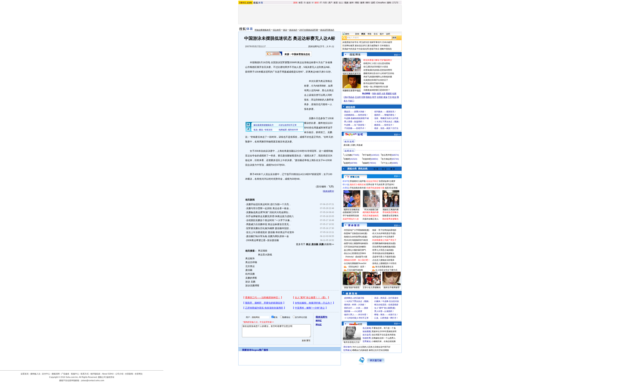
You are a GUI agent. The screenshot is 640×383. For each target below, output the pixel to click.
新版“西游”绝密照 (352, 287)
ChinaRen (381, 2)
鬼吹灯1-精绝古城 (358, 184)
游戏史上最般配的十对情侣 (384, 263)
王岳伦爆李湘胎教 (355, 270)
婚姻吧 (366, 163)
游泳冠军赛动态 (327, 30)
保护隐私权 (95, 374)
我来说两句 (314, 46)
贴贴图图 (367, 331)
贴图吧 (347, 163)
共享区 (346, 188)
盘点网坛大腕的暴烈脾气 (355, 250)
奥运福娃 (262, 250)
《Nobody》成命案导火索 (355, 257)
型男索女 (367, 341)
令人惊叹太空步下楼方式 (386, 270)
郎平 (374, 97)
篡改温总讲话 (361, 45)
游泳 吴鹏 (250, 281)
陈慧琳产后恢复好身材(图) (355, 233)
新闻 (295, 2)
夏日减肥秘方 (373, 45)
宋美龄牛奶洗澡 (349, 49)
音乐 (376, 34)
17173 (395, 2)
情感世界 (367, 338)
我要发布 (247, 350)
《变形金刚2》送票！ (356, 267)
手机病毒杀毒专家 (358, 188)
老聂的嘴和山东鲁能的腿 (381, 77)
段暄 (366, 63)
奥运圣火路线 (265, 254)
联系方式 (85, 374)
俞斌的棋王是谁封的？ (380, 90)
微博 (362, 2)
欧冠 (394, 97)
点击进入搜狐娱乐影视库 (383, 260)
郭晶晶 (351, 97)
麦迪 (385, 97)
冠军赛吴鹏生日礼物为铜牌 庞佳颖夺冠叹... (268, 228)
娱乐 (309, 2)
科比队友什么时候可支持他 (382, 73)
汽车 (325, 2)
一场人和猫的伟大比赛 (378, 87)
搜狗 (389, 2)
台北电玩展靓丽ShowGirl (355, 263)
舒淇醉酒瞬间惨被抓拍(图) (384, 243)
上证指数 (348, 155)
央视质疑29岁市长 (350, 42)
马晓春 (367, 90)
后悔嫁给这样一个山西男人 (384, 338)
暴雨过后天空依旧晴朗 (379, 350)
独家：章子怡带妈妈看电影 (384, 230)
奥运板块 (250, 258)
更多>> (397, 55)
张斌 (366, 87)
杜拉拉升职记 (372, 181)
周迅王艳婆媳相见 (371, 215)
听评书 (346, 181)
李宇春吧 (367, 155)
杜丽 (394, 93)
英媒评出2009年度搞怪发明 (384, 331)
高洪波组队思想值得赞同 (381, 70)
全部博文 (139, 374)
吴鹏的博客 (251, 278)
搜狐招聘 (56, 374)
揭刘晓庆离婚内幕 (371, 212)
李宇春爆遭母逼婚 (351, 215)
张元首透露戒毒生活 (384, 267)
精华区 (319, 320)
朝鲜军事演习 (376, 42)
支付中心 (46, 374)
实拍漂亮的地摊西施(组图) (384, 247)
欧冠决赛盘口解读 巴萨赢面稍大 (378, 60)
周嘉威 (359, 145)
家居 (336, 2)
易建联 (389, 93)
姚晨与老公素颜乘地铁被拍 (356, 243)
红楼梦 (392, 181)
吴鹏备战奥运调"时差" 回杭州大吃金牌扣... (268, 212)
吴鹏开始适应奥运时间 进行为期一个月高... (268, 204)
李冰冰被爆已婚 (371, 209)
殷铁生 (369, 97)
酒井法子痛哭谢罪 (392, 287)
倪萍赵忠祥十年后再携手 (383, 237)
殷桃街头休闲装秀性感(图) (355, 237)
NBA (374, 93)
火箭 (383, 93)
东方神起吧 (387, 159)
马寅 (366, 80)
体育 (301, 2)
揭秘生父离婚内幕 (391, 209)
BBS (368, 2)
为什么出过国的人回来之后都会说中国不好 (371, 347)
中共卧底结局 (363, 49)
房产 (330, 2)
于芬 (390, 97)
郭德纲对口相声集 (358, 181)
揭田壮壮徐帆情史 (352, 209)
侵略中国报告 (386, 49)
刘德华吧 (367, 159)
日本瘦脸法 (385, 45)
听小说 (346, 184)
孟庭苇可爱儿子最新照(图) (384, 257)
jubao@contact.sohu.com (92, 380)
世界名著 (370, 184)
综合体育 (277, 30)
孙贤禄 (367, 70)
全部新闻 (129, 374)
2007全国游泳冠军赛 (308, 30)
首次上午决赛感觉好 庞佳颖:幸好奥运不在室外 (270, 232)
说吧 (373, 2)
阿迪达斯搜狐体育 (263, 30)
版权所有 (110, 377)
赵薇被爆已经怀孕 (351, 212)
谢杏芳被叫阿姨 (377, 83)
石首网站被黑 (348, 45)
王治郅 (358, 97)
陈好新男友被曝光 (390, 219)
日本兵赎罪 (387, 42)
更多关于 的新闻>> (315, 244)
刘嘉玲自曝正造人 (371, 219)
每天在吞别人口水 (352, 342)
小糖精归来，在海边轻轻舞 (384, 341)
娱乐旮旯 (367, 335)
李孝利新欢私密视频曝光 (383, 253)
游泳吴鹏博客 (252, 285)
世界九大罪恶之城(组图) (383, 250)
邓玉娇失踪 (364, 42)
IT (321, 2)
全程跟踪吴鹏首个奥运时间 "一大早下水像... (269, 220)
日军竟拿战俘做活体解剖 (355, 247)
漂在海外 (347, 347)
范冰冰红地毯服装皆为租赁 (356, 240)
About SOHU (108, 374)
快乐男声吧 (387, 155)
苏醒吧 (347, 159)
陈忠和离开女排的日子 (378, 80)
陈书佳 (367, 83)
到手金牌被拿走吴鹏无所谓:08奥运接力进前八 (270, 216)
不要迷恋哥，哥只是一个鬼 (384, 328)
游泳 (285, 30)
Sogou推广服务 (260, 350)
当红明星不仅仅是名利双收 (384, 335)
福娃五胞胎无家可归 (352, 74)
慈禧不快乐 (374, 49)
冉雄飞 (367, 77)
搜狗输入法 (35, 374)
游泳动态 (293, 30)
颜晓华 (367, 73)
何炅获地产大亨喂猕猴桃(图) (356, 230)
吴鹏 (353, 145)
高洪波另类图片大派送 (378, 67)
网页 (363, 34)
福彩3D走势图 (391, 188)
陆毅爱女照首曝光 (390, 215)
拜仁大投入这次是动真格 (379, 63)
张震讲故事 (384, 181)
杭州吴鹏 (250, 274)
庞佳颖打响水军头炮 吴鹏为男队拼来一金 (267, 236)
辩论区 (319, 324)
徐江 (366, 67)
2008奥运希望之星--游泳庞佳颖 (262, 240)
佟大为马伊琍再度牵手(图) (384, 233)
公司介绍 (119, 374)
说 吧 (360, 134)
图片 (382, 34)
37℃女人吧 (387, 163)
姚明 (379, 93)
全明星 (380, 97)
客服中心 (75, 374)
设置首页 (25, 374)
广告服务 (65, 374)
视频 (346, 2)
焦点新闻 (367, 328)
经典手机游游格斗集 (375, 188)
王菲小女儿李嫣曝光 (372, 287)
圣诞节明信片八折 (351, 219)
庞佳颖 (248, 270)
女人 (341, 2)
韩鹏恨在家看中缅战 (352, 91)
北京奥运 (250, 266)
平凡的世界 (380, 184)
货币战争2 (389, 184)
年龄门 (351, 101)
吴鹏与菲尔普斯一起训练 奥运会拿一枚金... (268, 208)
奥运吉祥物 (251, 262)
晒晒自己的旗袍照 (360, 350)
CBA (346, 97)
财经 (317, 2)
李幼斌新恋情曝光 (390, 212)
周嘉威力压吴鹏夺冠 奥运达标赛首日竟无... (268, 224)
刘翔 (363, 97)
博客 (357, 2)
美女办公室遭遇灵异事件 (355, 253)
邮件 (352, 2)
